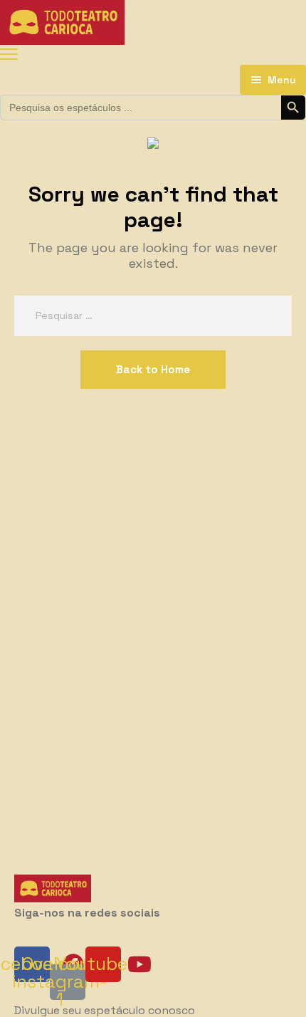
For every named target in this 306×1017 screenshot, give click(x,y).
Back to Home (153, 369)
